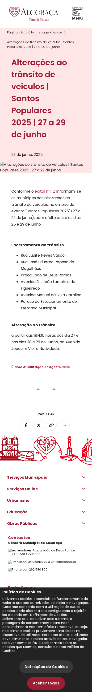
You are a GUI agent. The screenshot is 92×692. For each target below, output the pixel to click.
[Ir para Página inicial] (32, 14)
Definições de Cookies (46, 666)
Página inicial (17, 32)
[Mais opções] (64, 425)
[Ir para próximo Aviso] (53, 389)
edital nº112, (45, 191)
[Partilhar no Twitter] (38, 425)
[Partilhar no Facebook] (26, 425)
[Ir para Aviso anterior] (38, 389)
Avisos (58, 32)
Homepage (40, 32)
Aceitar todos (46, 683)
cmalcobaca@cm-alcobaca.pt (51, 561)
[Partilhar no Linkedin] (51, 425)
